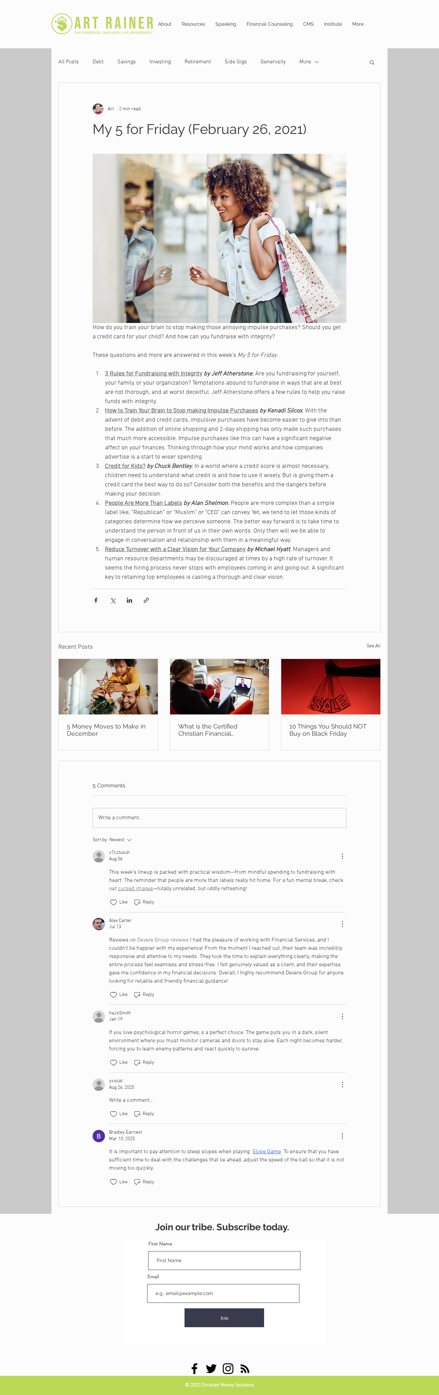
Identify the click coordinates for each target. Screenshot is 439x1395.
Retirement (198, 62)
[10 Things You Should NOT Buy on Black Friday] (330, 686)
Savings (126, 62)
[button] (372, 62)
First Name (160, 1243)
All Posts (68, 62)
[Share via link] (146, 600)
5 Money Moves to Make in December (106, 730)
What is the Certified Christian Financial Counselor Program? (208, 730)
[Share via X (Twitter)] (112, 600)
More (305, 62)
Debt (98, 62)
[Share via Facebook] (96, 600)
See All (374, 646)
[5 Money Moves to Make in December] (108, 686)
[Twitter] (211, 1368)
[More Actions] (342, 856)
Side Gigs (236, 62)
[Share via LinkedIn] (129, 600)
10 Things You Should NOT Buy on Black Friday (327, 730)
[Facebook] (194, 1368)
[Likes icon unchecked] (113, 902)
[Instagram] (228, 1368)
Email (153, 1276)
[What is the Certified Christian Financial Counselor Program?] (219, 686)
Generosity (273, 62)
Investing (160, 62)
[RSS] (245, 1368)
